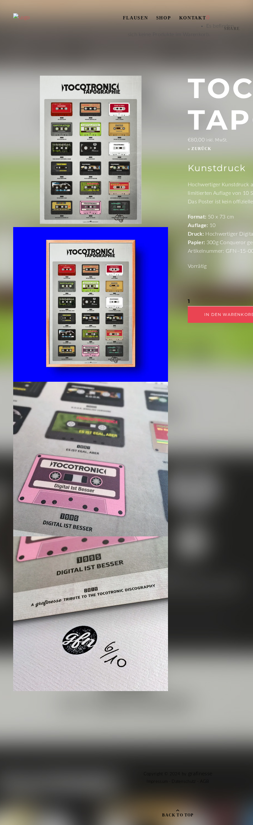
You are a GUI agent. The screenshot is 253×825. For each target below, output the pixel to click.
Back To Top (177, 815)
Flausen (135, 17)
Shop (163, 17)
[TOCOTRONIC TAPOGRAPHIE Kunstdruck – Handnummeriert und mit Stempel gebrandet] (90, 540)
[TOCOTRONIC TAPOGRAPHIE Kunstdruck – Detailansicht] (90, 386)
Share (232, 28)
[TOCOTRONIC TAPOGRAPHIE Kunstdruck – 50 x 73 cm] (90, 231)
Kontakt (192, 17)
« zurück (199, 148)
